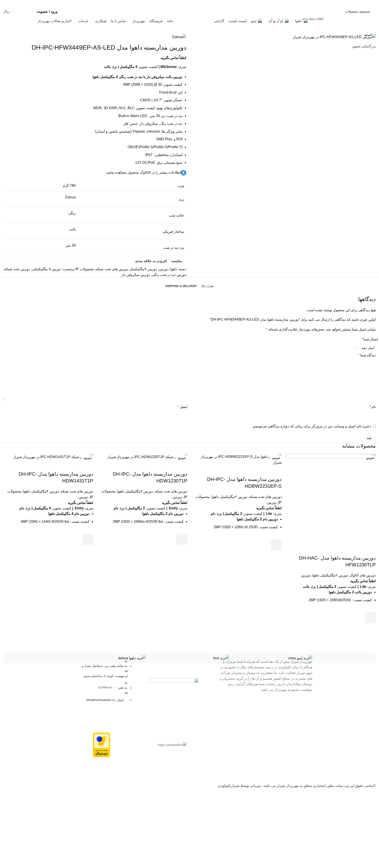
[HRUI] (189, 658)
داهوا (315, 575)
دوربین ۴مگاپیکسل (45, 491)
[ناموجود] (331, 498)
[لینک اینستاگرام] (17, 3)
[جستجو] (284, 11)
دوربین (306, 575)
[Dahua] (106, 658)
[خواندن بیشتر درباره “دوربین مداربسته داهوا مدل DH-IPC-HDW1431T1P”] (87, 539)
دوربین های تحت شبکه (265, 497)
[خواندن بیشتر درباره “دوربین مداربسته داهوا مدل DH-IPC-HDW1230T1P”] (181, 539)
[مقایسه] (370, 549)
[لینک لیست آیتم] (100, 683)
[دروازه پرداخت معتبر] (101, 745)
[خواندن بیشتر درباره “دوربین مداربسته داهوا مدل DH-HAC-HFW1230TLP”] (370, 617)
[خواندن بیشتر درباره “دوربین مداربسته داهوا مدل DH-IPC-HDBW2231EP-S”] (276, 544)
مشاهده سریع (370, 628)
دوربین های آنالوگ (363, 575)
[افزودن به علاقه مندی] (370, 606)
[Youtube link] (11, 3)
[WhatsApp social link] (6, 3)
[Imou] (273, 658)
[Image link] (173, 682)
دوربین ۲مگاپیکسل (334, 575)
